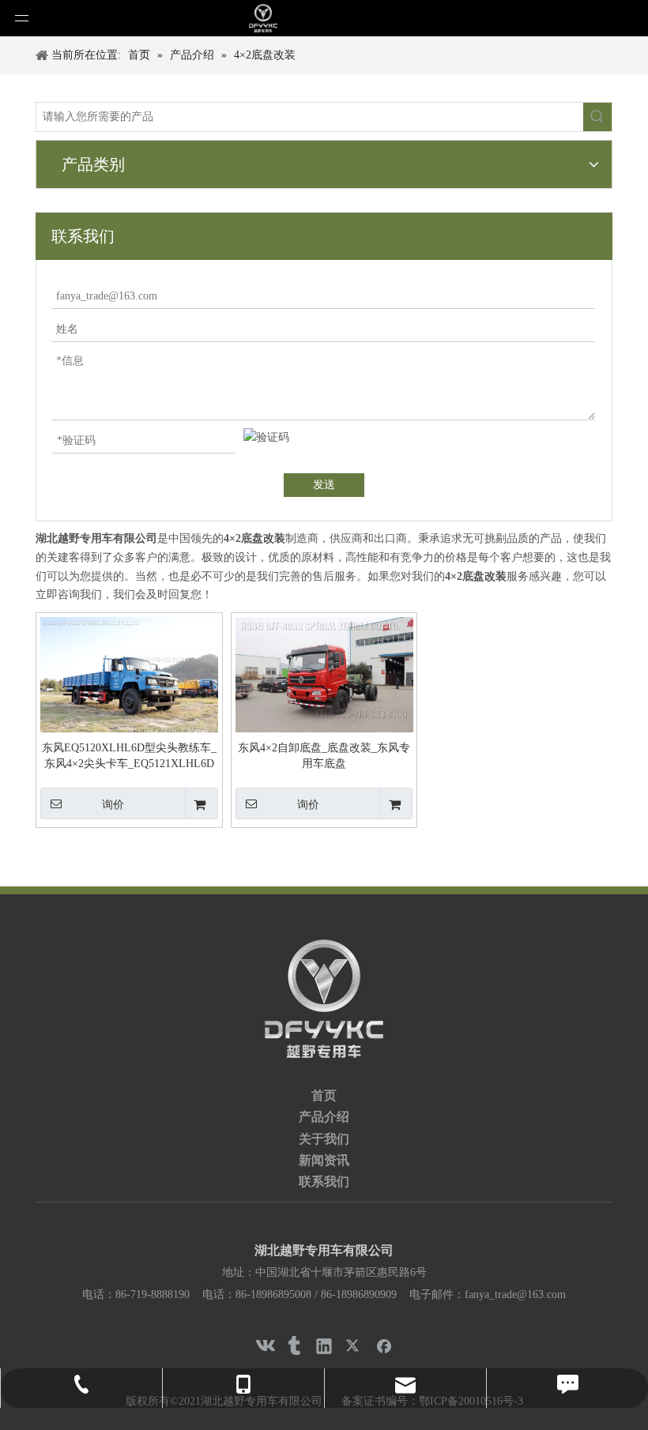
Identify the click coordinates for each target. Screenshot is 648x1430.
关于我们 (324, 1139)
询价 (113, 804)
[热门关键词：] (597, 117)
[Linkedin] (324, 1345)
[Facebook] (384, 1345)
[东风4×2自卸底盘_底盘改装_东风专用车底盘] (324, 675)
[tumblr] (294, 1345)
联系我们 (324, 1181)
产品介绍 (324, 1116)
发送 (324, 485)
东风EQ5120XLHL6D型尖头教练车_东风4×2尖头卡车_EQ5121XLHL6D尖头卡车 (129, 757)
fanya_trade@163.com (515, 1294)
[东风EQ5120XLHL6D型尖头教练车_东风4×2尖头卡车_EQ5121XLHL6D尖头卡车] (129, 675)
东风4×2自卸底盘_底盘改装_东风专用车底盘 (324, 756)
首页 (324, 1095)
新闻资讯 (324, 1160)
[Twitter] (354, 1345)
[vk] (264, 1345)
